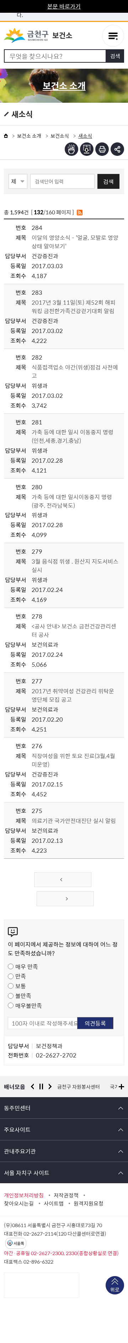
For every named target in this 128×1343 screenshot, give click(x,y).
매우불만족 (28, 1005)
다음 (50, 1086)
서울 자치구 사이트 (26, 1172)
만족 (20, 976)
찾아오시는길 (19, 1203)
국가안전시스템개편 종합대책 (87, 1086)
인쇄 (102, 149)
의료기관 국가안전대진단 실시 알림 (74, 820)
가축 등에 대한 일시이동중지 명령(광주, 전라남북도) (72, 500)
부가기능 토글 (117, 149)
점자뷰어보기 (71, 149)
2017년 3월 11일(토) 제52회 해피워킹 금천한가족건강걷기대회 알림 (74, 306)
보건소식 (59, 135)
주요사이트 (17, 1129)
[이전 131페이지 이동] (62, 879)
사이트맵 (54, 1203)
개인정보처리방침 (24, 1195)
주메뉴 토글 (113, 36)
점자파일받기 (87, 149)
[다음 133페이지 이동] (65, 898)
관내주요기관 (20, 1151)
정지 (41, 1086)
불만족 (23, 995)
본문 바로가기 (64, 6)
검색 (108, 181)
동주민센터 (17, 1108)
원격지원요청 (88, 1203)
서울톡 (19, 1243)
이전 (32, 1086)
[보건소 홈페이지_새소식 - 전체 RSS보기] (79, 212)
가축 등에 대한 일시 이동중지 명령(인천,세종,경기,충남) (72, 436)
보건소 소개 (29, 135)
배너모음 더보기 (121, 1086)
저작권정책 (66, 1195)
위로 (114, 1289)
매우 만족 (26, 966)
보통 (20, 986)
